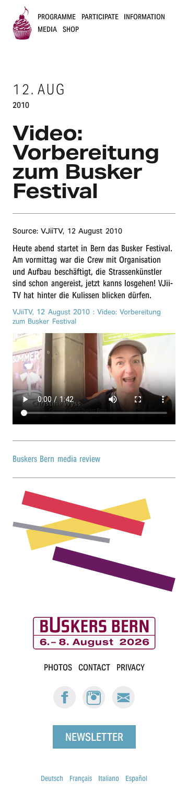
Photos (58, 667)
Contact (94, 667)
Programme (57, 16)
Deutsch (52, 778)
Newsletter (94, 737)
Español (136, 778)
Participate (100, 16)
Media (47, 29)
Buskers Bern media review (56, 459)
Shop (71, 29)
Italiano (108, 778)
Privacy (130, 667)
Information (144, 16)
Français (80, 778)
